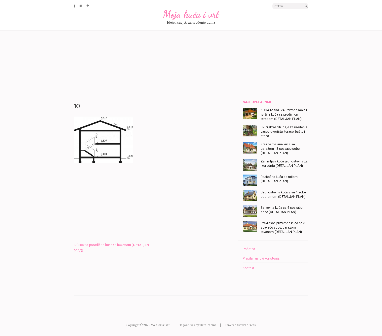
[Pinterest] (88, 6)
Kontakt (248, 268)
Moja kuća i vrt (191, 14)
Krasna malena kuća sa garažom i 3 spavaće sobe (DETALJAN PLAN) (280, 148)
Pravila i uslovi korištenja (261, 258)
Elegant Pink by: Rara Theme (197, 325)
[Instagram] (81, 6)
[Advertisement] (191, 65)
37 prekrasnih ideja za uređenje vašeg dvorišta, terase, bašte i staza (284, 131)
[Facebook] (74, 6)
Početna (249, 249)
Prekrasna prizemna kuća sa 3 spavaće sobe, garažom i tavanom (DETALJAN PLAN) (283, 227)
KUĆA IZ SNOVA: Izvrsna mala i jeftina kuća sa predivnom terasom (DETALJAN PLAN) (284, 114)
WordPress (248, 325)
